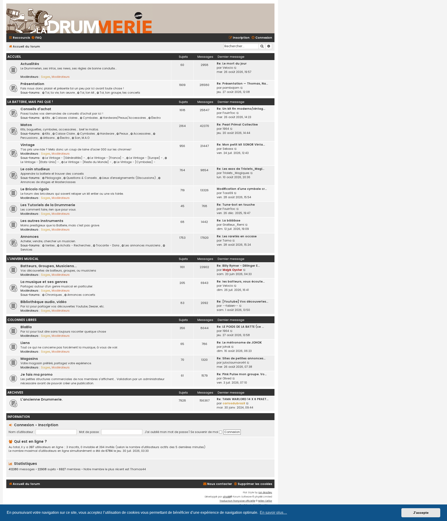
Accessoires (142, 134)
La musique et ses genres (44, 281)
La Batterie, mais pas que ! (30, 102)
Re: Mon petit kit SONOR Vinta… (241, 144)
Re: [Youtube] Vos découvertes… (242, 301)
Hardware (107, 134)
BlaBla (26, 327)
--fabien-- (230, 306)
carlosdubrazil (234, 403)
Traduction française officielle (237, 501)
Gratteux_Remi (233, 225)
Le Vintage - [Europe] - (146, 158)
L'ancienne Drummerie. (41, 399)
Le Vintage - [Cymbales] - (136, 162)
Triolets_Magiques (236, 173)
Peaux (124, 134)
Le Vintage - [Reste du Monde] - (88, 162)
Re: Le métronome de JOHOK (239, 342)
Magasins (29, 358)
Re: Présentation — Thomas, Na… (242, 83)
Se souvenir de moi (204, 432)
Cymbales (91, 118)
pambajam (231, 88)
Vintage (27, 145)
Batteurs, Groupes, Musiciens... (48, 266)
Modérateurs (61, 77)
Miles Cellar (265, 501)
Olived (227, 378)
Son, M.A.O (82, 138)
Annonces (29, 236)
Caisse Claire (65, 134)
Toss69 (228, 193)
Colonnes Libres (22, 320)
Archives (15, 392)
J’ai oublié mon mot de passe (166, 432)
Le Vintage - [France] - (107, 158)
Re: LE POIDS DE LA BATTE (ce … (240, 327)
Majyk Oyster (232, 270)
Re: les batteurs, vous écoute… (241, 281)
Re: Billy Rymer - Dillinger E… (238, 266)
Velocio (228, 68)
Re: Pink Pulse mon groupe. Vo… (242, 374)
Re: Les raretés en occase (237, 236)
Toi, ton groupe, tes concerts (120, 93)
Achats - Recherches (75, 245)
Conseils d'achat (35, 109)
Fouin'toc (229, 113)
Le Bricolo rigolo (34, 189)
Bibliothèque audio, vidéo (43, 302)
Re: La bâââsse (228, 220)
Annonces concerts (81, 295)
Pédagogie (53, 178)
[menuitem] (36, 38)
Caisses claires (66, 118)
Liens (25, 343)
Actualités (29, 63)
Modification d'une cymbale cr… (242, 189)
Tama (227, 240)
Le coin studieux (35, 169)
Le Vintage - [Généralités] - (65, 158)
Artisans (49, 138)
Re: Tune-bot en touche (236, 205)
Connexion (24, 424)
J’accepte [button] (421, 512)
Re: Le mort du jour (232, 63)
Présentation (32, 84)
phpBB (226, 496)
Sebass (228, 149)
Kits (48, 118)
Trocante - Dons (108, 245)
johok (226, 347)
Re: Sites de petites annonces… (241, 358)
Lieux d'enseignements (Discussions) (129, 178)
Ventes (50, 245)
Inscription (48, 424)
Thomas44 (138, 469)
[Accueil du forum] (134, 18)
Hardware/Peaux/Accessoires (125, 118)
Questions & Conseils (82, 178)
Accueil (14, 56)
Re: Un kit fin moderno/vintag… (241, 109)
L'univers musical (23, 259)
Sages (45, 77)
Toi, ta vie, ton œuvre (60, 93)
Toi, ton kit (87, 93)
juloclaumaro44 (234, 362)
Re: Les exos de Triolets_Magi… (240, 169)
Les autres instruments (41, 220)
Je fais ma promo (36, 374)
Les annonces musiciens (143, 245)
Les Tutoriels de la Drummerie (47, 205)
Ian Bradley (265, 492)
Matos (26, 125)
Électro (156, 118)
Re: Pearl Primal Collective (237, 124)
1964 (226, 129)
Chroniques (54, 295)
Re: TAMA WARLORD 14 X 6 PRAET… (242, 399)
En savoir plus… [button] (273, 512)
